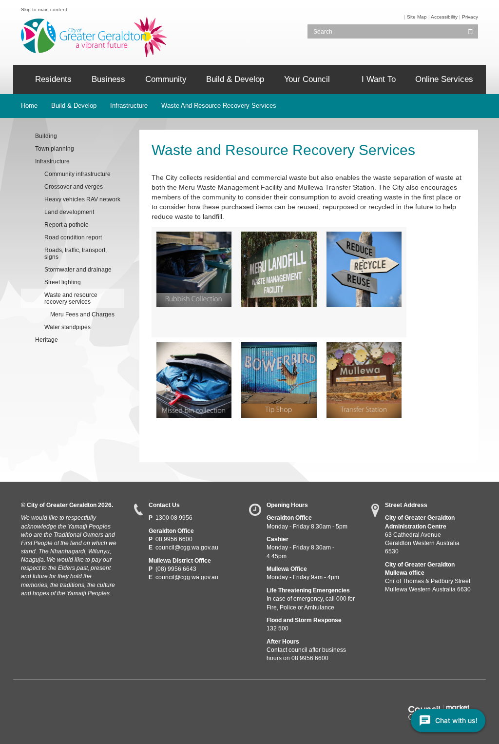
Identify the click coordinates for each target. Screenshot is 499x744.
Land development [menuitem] (69, 212)
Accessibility (444, 17)
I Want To (379, 79)
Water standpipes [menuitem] (67, 327)
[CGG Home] (20, 79)
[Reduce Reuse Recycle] (364, 269)
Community (166, 79)
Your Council (307, 79)
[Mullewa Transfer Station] (364, 379)
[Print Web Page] (403, 17)
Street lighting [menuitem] (62, 282)
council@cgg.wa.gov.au (186, 547)
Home (29, 105)
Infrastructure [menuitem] (52, 161)
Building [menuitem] (46, 136)
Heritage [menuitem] (46, 339)
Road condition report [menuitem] (73, 237)
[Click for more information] (279, 379)
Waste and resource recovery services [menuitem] (70, 298)
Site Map (417, 17)
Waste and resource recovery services (218, 105)
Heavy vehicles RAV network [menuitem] (82, 199)
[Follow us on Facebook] (27, 697)
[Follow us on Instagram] (81, 697)
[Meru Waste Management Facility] (279, 269)
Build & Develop (235, 79)
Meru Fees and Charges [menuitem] (82, 314)
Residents (53, 79)
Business (108, 79)
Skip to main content (44, 9)
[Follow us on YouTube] (63, 697)
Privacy (470, 17)
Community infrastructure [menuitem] (77, 174)
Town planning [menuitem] (54, 148)
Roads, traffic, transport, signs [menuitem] (75, 253)
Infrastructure (129, 105)
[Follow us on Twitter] (45, 697)
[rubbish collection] (194, 269)
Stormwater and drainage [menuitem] (78, 269)
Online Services (444, 79)
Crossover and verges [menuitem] (73, 186)
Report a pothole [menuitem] (66, 224)
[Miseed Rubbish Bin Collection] (194, 379)
